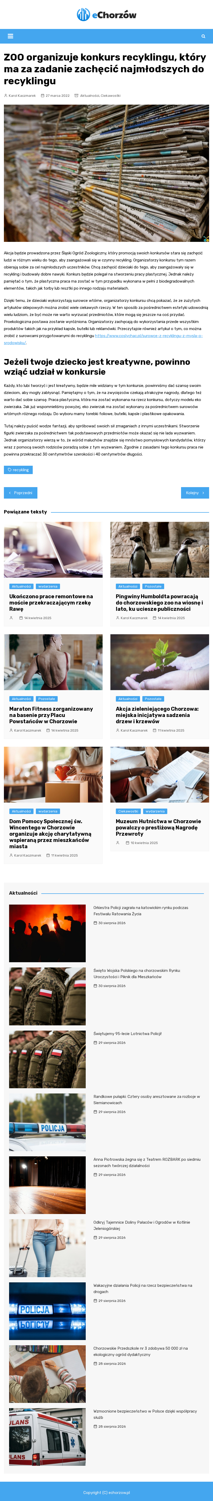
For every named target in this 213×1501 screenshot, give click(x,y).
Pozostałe (153, 586)
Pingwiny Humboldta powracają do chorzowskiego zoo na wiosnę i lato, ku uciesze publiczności (159, 602)
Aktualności (89, 96)
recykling (21, 470)
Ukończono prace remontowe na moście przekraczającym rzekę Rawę (51, 602)
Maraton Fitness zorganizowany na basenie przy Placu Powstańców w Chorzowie (51, 715)
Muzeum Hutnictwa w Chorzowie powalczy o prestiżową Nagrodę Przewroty (158, 827)
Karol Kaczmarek (22, 96)
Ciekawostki (111, 96)
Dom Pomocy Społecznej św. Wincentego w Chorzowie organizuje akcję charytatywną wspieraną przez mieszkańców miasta (50, 834)
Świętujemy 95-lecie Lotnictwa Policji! (128, 1033)
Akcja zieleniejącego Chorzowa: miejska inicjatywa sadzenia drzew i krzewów (157, 715)
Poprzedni (23, 492)
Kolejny (192, 492)
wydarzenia (47, 586)
